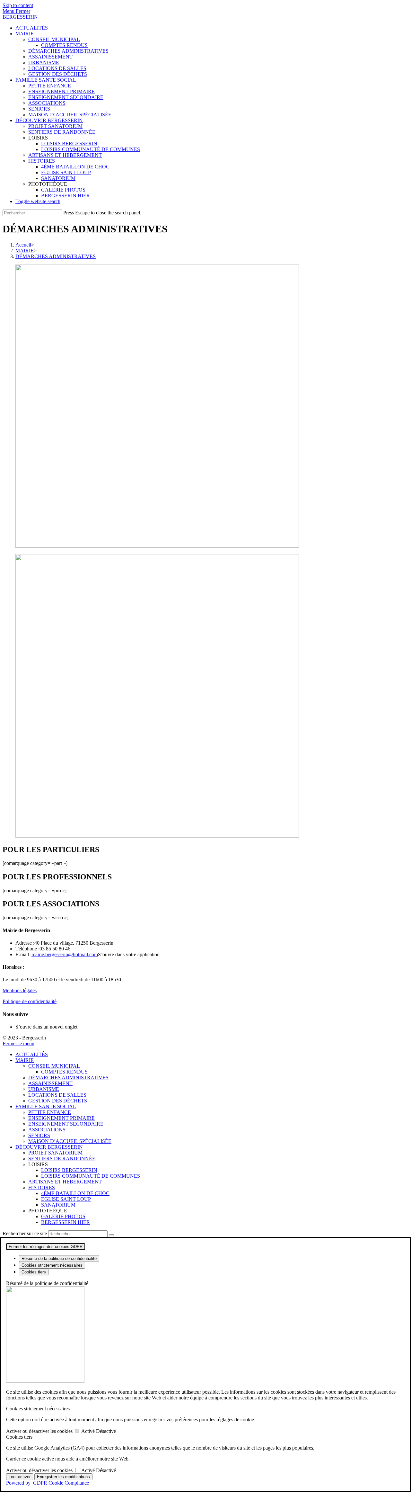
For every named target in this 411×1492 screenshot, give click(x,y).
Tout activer (20, 1476)
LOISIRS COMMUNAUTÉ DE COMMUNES (90, 1176)
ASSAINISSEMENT (50, 1083)
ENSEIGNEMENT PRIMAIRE (61, 1118)
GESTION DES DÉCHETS (57, 1100)
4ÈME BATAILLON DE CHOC (75, 1193)
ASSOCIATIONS (47, 1129)
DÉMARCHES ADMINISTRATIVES (55, 256)
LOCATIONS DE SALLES (57, 1095)
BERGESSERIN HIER (65, 1222)
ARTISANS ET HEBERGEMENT (65, 1181)
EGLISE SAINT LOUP (66, 1199)
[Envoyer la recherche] (111, 1235)
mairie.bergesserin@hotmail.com (64, 954)
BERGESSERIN (20, 17)
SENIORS (39, 1135)
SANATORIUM (58, 1205)
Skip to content (18, 5)
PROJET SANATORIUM (55, 1152)
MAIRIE (24, 1060)
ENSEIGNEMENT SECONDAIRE (65, 1124)
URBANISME (43, 1089)
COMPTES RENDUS (64, 1071)
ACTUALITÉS (31, 1054)
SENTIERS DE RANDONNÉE (61, 1158)
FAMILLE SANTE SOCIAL (45, 1106)
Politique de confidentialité (30, 1001)
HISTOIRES (41, 1187)
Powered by (47, 1483)
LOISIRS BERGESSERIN (69, 1170)
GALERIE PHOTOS (63, 1216)
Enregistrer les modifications (63, 1476)
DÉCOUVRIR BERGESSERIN (49, 1147)
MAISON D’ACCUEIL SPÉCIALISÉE (69, 1141)
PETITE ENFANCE (49, 1112)
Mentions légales (20, 990)
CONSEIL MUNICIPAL (54, 1066)
